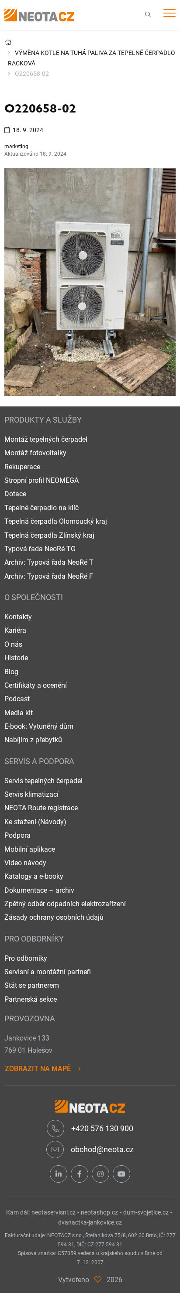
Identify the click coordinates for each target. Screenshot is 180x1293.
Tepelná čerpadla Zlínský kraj (49, 535)
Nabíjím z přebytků (33, 740)
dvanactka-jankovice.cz (90, 1222)
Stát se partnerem (31, 985)
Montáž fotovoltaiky (35, 453)
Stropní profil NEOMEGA (41, 480)
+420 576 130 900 (101, 1128)
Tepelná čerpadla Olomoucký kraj (55, 521)
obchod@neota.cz (101, 1149)
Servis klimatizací (31, 794)
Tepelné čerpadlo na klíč (41, 508)
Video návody (25, 863)
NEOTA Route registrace (41, 808)
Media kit (18, 713)
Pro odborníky (25, 958)
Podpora (17, 835)
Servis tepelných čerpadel (43, 781)
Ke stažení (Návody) (35, 822)
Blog (11, 672)
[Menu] (169, 14)
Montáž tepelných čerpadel (45, 439)
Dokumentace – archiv (39, 890)
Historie (16, 658)
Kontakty (18, 617)
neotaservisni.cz (53, 1212)
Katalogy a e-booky (33, 876)
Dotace (15, 494)
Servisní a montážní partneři (47, 972)
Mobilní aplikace (29, 849)
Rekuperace (22, 467)
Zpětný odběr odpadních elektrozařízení (65, 904)
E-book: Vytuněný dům (38, 726)
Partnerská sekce (30, 999)
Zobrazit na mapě (38, 1068)
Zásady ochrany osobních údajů (54, 917)
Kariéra (15, 630)
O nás (13, 644)
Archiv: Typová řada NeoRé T (48, 562)
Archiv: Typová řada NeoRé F (48, 576)
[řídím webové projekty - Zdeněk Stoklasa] (98, 1280)
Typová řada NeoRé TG (40, 549)
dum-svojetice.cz (146, 1212)
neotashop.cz (99, 1212)
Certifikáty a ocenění (35, 685)
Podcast (17, 699)
